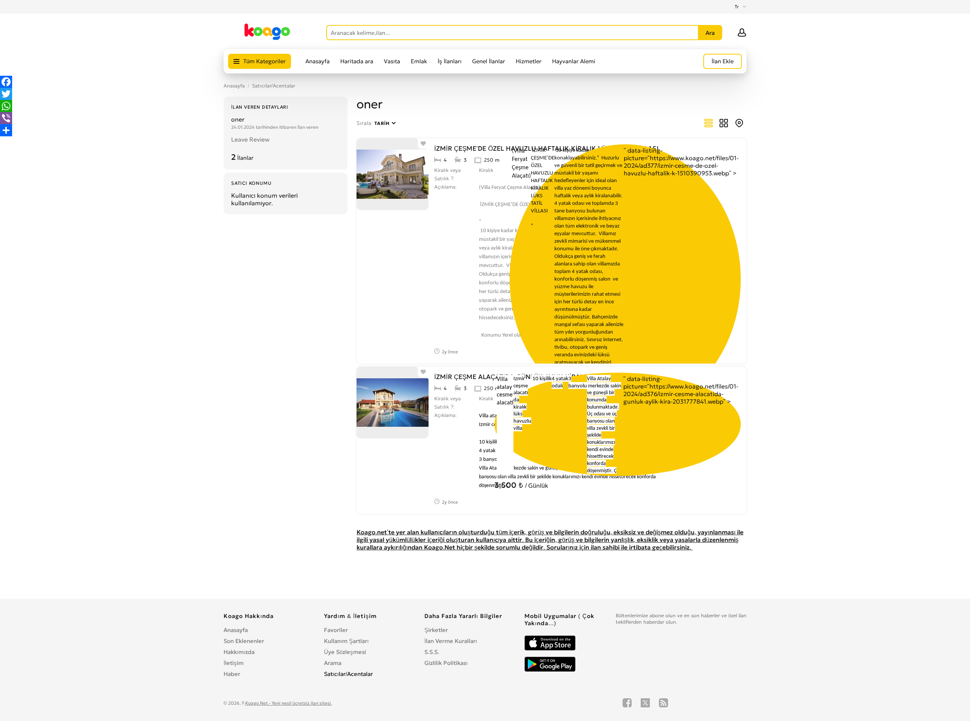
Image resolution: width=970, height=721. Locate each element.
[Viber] (6, 118)
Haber (232, 673)
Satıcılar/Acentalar (273, 86)
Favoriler (336, 630)
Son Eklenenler (244, 641)
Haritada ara (356, 61)
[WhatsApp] (6, 106)
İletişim (234, 662)
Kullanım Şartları (346, 641)
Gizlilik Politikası (446, 662)
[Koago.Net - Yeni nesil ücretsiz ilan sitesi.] (267, 38)
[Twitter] (6, 94)
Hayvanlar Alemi (573, 61)
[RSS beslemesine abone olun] (663, 702)
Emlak (419, 61)
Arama (332, 662)
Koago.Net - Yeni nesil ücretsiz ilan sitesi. (288, 703)
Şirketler (436, 630)
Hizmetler (528, 61)
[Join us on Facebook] (627, 702)
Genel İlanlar (488, 61)
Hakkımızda (239, 651)
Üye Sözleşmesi (345, 651)
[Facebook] (6, 82)
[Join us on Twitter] (645, 702)
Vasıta (392, 61)
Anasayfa (317, 61)
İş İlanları (450, 61)
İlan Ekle (723, 61)
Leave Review (250, 139)
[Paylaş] (6, 130)
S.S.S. (431, 651)
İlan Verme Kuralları (450, 641)
